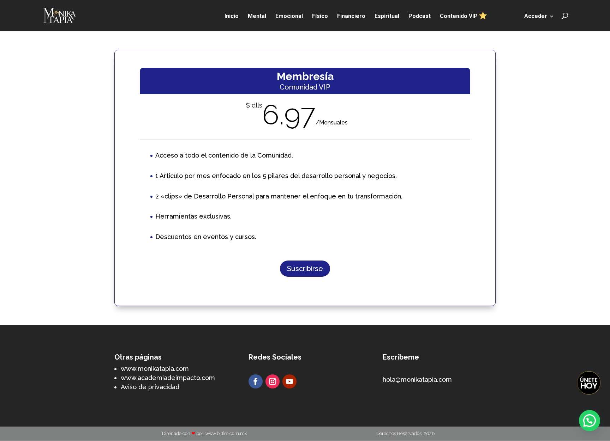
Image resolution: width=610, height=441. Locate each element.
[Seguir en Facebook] (256, 381)
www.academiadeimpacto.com (168, 377)
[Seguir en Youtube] (289, 381)
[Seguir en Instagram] (272, 381)
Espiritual (387, 16)
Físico (320, 16)
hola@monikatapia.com (417, 379)
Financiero (351, 16)
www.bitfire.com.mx (226, 433)
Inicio (232, 16)
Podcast (419, 16)
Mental (257, 16)
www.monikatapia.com (155, 368)
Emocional (289, 16)
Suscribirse (305, 268)
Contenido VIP (459, 16)
